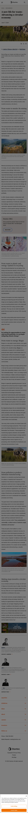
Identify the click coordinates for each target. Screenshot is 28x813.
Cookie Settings (14, 806)
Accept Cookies (14, 810)
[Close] (26, 796)
